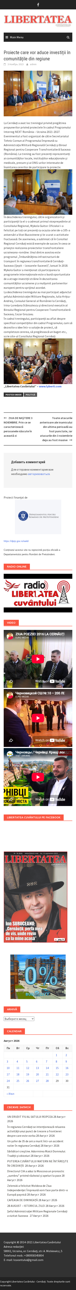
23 (66, 1074)
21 (47, 1074)
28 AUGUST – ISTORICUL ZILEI (26, 1206)
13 (37, 1068)
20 (37, 1074)
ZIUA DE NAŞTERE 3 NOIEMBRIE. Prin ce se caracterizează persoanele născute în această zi (18, 426)
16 (66, 1068)
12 (27, 1068)
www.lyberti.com (50, 386)
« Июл (10, 1093)
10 (8, 1068)
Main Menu (16, 37)
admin (33, 64)
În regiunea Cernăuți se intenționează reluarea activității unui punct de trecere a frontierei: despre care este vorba (36, 1131)
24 (8, 1081)
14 (47, 1068)
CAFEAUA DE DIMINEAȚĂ (22, 1200)
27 (37, 1081)
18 (17, 1074)
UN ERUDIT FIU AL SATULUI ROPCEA (30, 1116)
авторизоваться (39, 474)
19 (27, 1074)
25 (17, 1081)
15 (57, 1068)
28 (47, 1081)
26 (27, 1081)
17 (8, 1074)
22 (57, 1074)
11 (17, 1068)
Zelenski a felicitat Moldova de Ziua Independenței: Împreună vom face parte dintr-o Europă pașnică (37, 1190)
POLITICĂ (30, 394)
